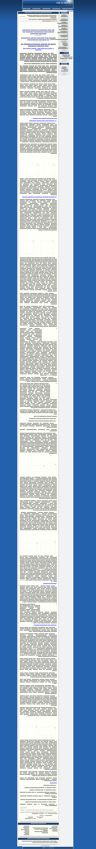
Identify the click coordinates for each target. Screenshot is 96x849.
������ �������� (33, 15)
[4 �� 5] (27, 815)
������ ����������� (63, 26)
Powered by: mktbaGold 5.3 (45, 845)
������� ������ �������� (39, 16)
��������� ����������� (63, 48)
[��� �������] (19, 16)
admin (46, 813)
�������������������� (59, 39)
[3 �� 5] (29, 815)
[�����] (21, 16)
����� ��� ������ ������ (53, 829)
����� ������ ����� (65, 44)
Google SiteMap (64, 41)
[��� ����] (22, 16)
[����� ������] (20, 16)
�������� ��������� (48, 15)
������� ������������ (62, 32)
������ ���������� (63, 29)
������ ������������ (62, 23)
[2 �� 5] (30, 815)
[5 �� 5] (25, 815)
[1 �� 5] (32, 815)
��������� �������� (64, 36)
